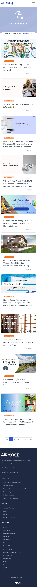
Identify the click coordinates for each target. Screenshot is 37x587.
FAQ (4, 565)
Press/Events (7, 555)
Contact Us (6, 540)
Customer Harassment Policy (12, 552)
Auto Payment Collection (11, 498)
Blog (14, 33)
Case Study (6, 530)
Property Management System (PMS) (15, 489)
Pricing (5, 527)
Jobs (4, 543)
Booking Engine (8, 492)
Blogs (5, 562)
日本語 (9, 473)
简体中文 (15, 473)
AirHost (7, 33)
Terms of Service (8, 546)
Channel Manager (8, 486)
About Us (6, 537)
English (3, 473)
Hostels (5, 514)
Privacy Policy (7, 549)
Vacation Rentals (8, 508)
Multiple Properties (9, 517)
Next (30, 439)
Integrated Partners (9, 533)
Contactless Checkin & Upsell (12, 483)
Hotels (5, 511)
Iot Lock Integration (9, 495)
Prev (6, 439)
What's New (7, 558)
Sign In (5, 568)
